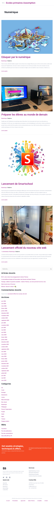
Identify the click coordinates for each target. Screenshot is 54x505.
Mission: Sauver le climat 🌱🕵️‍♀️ (8, 286)
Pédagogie (4, 406)
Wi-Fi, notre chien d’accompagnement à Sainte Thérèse (14, 277)
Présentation (15, 500)
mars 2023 (3, 354)
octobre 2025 (4, 318)
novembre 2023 (5, 344)
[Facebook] (6, 477)
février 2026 (4, 308)
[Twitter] (3, 477)
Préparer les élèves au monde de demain (24, 114)
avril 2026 (3, 303)
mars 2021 (3, 380)
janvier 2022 (4, 361)
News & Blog (5, 488)
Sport (2, 416)
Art (2, 387)
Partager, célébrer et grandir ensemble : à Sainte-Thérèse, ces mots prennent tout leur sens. (23, 281)
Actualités (39, 500)
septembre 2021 (5, 370)
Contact (46, 500)
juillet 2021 (4, 373)
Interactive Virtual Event (34, 472)
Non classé (4, 402)
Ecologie (3, 392)
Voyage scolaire (5, 421)
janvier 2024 (4, 339)
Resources (5, 486)
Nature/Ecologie (5, 399)
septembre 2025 (5, 320)
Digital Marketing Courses (34, 470)
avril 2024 (3, 332)
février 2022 (4, 358)
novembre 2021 (5, 366)
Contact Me (5, 489)
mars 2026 (3, 306)
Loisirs (3, 397)
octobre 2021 (4, 368)
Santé (2, 414)
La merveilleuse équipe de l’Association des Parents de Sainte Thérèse (18, 279)
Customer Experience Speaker (35, 475)
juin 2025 (3, 322)
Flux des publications (6, 431)
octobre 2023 (4, 346)
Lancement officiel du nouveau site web (23, 247)
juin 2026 (3, 301)
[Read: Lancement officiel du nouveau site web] (27, 225)
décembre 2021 (5, 363)
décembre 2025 (5, 313)
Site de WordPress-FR (6, 435)
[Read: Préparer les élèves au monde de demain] (27, 94)
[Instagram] (9, 477)
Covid (2, 390)
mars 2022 (3, 356)
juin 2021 (3, 375)
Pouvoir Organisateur (6, 409)
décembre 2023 (5, 342)
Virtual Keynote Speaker (34, 474)
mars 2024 (3, 334)
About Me (5, 483)
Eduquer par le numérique (15, 57)
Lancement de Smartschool (17, 183)
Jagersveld (23, 500)
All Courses (5, 484)
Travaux (3, 419)
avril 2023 (3, 351)
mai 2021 (3, 378)
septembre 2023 (5, 349)
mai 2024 (3, 330)
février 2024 (4, 337)
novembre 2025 (5, 315)
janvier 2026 (4, 310)
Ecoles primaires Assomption (20, 2)
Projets (3, 411)
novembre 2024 (5, 325)
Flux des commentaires (7, 433)
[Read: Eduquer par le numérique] (27, 37)
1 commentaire (5, 251)
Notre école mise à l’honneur (8, 284)
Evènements (4, 394)
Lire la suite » (4, 71)
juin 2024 (3, 327)
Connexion (4, 428)
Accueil (8, 500)
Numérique (4, 60)
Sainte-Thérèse (31, 500)
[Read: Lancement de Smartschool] (27, 158)
